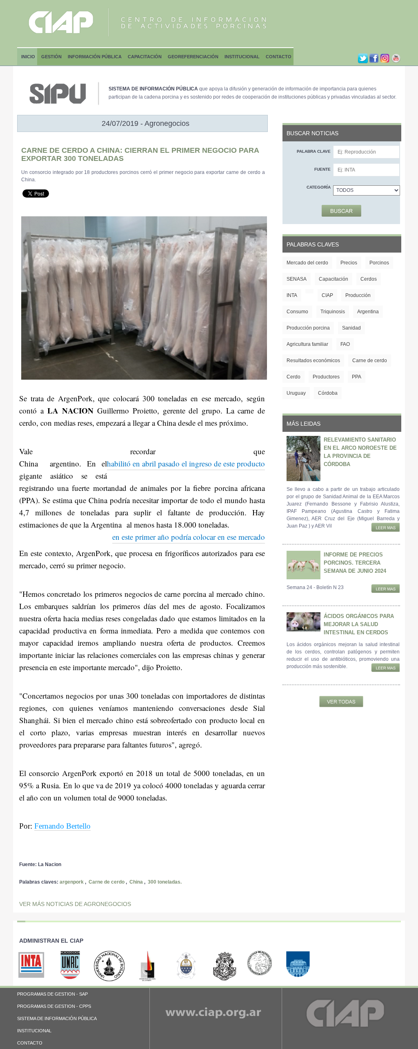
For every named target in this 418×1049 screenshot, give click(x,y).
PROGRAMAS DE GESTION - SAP (52, 994)
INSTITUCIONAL (34, 1030)
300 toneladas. (165, 882)
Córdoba (328, 393)
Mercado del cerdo (307, 263)
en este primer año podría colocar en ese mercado (188, 537)
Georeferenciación (193, 56)
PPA (356, 377)
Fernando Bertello (62, 826)
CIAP (327, 295)
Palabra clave (314, 151)
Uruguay (296, 393)
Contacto (278, 56)
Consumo (297, 311)
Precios (348, 263)
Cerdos (368, 279)
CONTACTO (29, 1042)
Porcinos (379, 263)
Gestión (51, 56)
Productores (326, 377)
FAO (345, 344)
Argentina (368, 311)
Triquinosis (332, 311)
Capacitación (145, 56)
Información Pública (95, 56)
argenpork (72, 882)
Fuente (322, 169)
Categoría (319, 187)
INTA (292, 295)
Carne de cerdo (107, 882)
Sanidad (351, 328)
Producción (358, 295)
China (136, 882)
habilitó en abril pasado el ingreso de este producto (186, 463)
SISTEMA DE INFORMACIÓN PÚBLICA (57, 1018)
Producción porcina (308, 328)
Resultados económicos (313, 360)
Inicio (28, 56)
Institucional (242, 56)
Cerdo (293, 377)
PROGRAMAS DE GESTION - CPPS (54, 1006)
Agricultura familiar (307, 344)
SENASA (297, 279)
